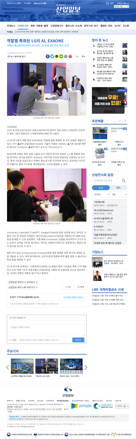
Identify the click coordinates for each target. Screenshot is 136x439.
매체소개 (10, 401)
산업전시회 (23, 25)
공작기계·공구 (91, 25)
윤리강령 (40, 401)
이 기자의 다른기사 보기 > (73, 297)
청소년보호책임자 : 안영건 (80, 401)
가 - (77, 56)
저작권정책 (50, 401)
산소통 (126, 25)
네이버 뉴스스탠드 (14, 3)
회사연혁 (31, 401)
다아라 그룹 (121, 406)
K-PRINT (98, 226)
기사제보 (27, 3)
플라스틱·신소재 (74, 25)
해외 (118, 187)
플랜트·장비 (106, 25)
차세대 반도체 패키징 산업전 (107, 243)
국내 (101, 187)
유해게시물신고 (123, 3)
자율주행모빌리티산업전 (105, 234)
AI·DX (117, 25)
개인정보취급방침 (63, 401)
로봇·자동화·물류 (39, 25)
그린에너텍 (99, 202)
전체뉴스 (11, 25)
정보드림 (118, 401)
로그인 (78, 340)
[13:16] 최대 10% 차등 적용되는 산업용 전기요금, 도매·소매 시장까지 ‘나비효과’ (47, 31)
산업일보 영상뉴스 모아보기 (21, 282)
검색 (112, 3)
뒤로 (69, 287)
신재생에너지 (56, 25)
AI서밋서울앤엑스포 (103, 218)
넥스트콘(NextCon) (103, 210)
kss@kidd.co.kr (30, 297)
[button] (66, 56)
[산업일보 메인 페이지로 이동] (68, 9)
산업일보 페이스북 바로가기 (21, 287)
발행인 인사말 (20, 401)
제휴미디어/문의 (97, 401)
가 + (83, 56)
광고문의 (109, 401)
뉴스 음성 (14, 56)
